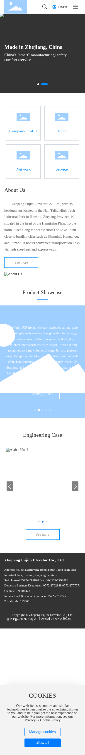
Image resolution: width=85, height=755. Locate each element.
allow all (42, 743)
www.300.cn (63, 618)
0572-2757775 (57, 596)
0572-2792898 (30, 580)
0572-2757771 (71, 585)
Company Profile (18, 108)
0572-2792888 (52, 585)
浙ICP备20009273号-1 (21, 619)
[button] (38, 84)
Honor (49, 108)
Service (50, 146)
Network (12, 146)
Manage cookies (42, 732)
